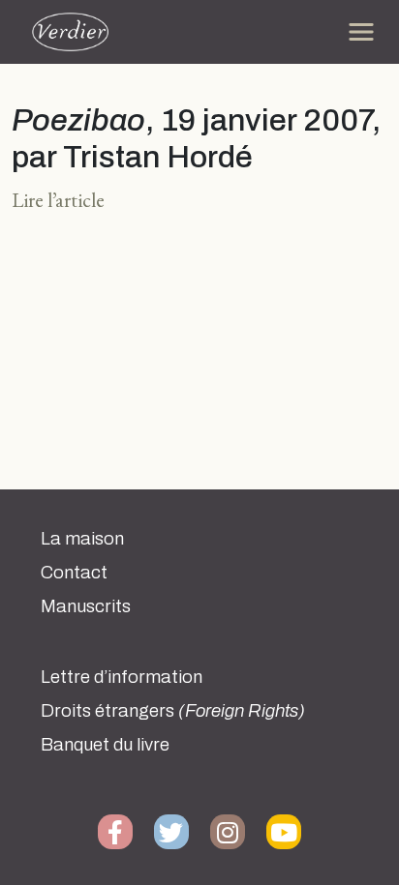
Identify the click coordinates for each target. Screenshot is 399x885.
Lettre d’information (121, 677)
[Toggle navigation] (361, 32)
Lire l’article (58, 200)
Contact (74, 572)
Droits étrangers (173, 711)
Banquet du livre (105, 744)
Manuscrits (86, 606)
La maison (82, 538)
